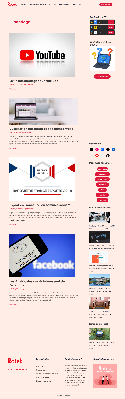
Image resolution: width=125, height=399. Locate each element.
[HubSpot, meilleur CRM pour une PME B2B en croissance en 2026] (99, 217)
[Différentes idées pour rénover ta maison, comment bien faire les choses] (99, 280)
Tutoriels (102, 200)
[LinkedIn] (113, 149)
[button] (105, 4)
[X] (91, 149)
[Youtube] (17, 369)
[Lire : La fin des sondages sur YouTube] (42, 55)
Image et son (102, 179)
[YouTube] (97, 155)
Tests (74, 4)
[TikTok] (108, 155)
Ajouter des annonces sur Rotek (47, 374)
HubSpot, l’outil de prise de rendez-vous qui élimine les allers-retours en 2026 (101, 268)
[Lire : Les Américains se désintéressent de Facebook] (42, 255)
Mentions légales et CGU (44, 377)
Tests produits (102, 169)
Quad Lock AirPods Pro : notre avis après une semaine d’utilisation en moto (101, 345)
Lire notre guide (102, 76)
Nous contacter (41, 370)
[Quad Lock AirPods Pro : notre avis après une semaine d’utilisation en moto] (99, 334)
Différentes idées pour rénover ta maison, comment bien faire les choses (100, 291)
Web (80, 4)
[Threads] (108, 149)
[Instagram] (97, 149)
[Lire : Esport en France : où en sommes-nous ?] (42, 179)
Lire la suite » (14, 89)
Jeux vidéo (52, 4)
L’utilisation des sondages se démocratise (41, 129)
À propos (39, 366)
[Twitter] (14, 369)
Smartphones (64, 4)
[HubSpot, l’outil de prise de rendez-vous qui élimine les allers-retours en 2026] (98, 257)
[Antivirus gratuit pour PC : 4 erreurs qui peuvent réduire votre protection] (99, 237)
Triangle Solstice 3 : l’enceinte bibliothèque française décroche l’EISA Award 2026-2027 (100, 314)
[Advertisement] (102, 111)
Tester (111, 22)
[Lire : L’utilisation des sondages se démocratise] (43, 111)
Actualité (23, 4)
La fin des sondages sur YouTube (33, 81)
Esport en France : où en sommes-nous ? (39, 205)
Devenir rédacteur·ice (43, 381)
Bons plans (102, 195)
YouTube (19, 84)
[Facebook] (102, 149)
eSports (19, 209)
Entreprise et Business (38, 4)
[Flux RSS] (102, 155)
